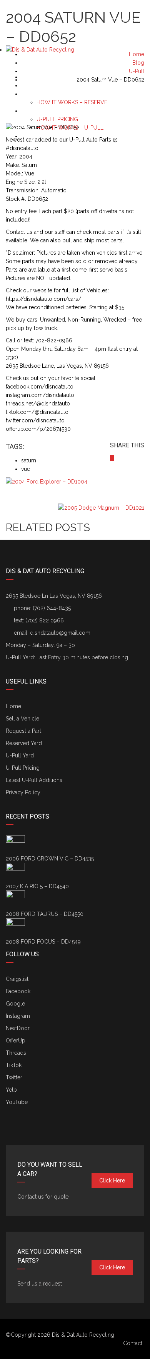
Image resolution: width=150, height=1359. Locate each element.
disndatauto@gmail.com (60, 633)
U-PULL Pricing (57, 119)
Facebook (18, 991)
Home (13, 706)
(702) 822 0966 (44, 620)
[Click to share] (112, 458)
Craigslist (17, 979)
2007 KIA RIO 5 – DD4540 (37, 886)
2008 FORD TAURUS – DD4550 (44, 914)
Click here (112, 1180)
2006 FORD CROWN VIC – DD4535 (50, 858)
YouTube (17, 1102)
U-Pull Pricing (23, 768)
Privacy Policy (23, 792)
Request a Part (41, 85)
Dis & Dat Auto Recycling (83, 1335)
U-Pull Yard (20, 755)
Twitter (14, 1077)
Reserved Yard (24, 743)
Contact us (36, 136)
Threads (16, 1053)
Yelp (11, 1090)
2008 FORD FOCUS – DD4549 (43, 942)
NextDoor (18, 1028)
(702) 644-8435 (124, 20)
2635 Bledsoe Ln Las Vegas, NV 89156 (54, 596)
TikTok (14, 1065)
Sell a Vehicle (39, 77)
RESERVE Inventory (47, 94)
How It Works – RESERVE (72, 102)
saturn (28, 460)
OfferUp (15, 1040)
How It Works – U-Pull (70, 128)
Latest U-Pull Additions (34, 780)
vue (25, 469)
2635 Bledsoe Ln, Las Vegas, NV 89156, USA (66, 8)
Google (15, 1003)
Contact (132, 1343)
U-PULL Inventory (45, 111)
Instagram (18, 1016)
